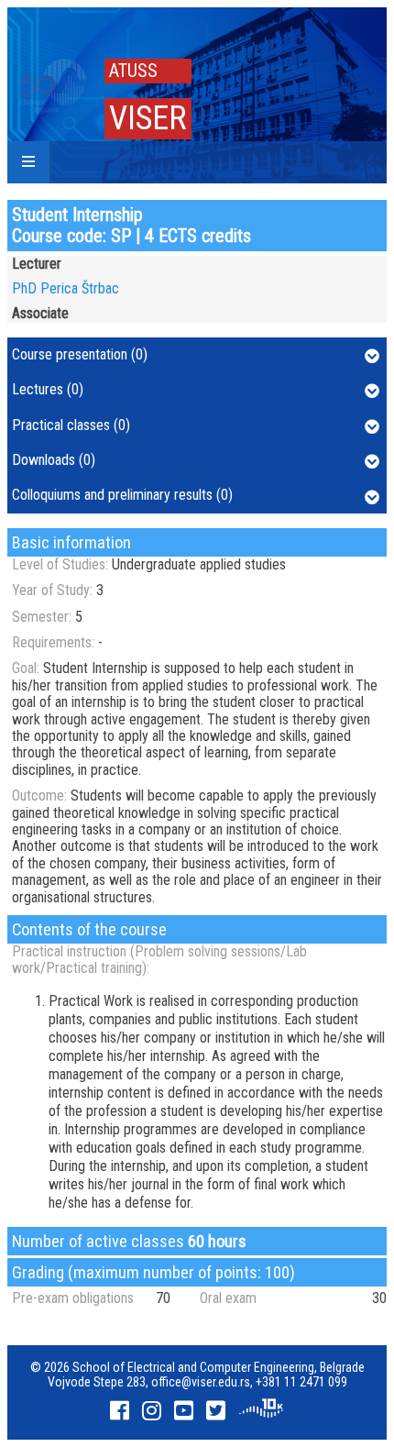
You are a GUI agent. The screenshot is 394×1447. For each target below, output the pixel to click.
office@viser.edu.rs (200, 1382)
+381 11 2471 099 (301, 1382)
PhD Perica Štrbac (65, 288)
